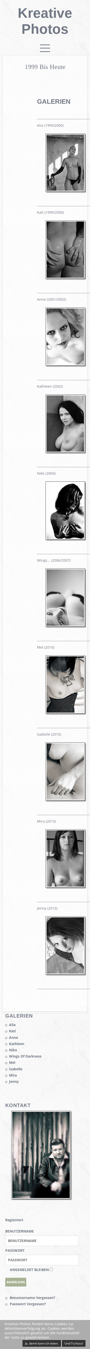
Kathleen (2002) (50, 386)
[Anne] (65, 363)
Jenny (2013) (47, 908)
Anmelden (15, 1282)
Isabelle (15, 1069)
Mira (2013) (46, 821)
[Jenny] (65, 972)
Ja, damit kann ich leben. (41, 1343)
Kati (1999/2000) (50, 212)
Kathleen (16, 1043)
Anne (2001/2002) (51, 299)
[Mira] (65, 885)
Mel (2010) (45, 647)
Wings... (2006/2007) (53, 560)
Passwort (14, 1250)
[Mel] (65, 711)
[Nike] (65, 537)
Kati (12, 1031)
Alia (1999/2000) (50, 125)
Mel (12, 1062)
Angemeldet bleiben (29, 1269)
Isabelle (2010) (49, 734)
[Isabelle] (65, 798)
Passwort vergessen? (28, 1304)
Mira (13, 1075)
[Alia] (65, 189)
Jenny (14, 1081)
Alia (12, 1024)
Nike (13, 1050)
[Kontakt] (41, 1197)
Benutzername (19, 1231)
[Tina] (65, 624)
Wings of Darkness (25, 1056)
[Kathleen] (65, 450)
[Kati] (65, 276)
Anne (13, 1037)
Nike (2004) (46, 473)
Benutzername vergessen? (32, 1297)
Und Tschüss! (73, 1343)
